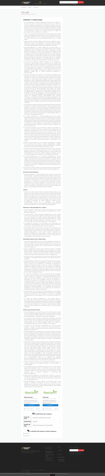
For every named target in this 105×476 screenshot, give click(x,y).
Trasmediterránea (73, 4)
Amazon (66, 4)
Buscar (81, 2)
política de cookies (66, 473)
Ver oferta (32, 405)
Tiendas (29, 7)
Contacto (60, 450)
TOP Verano (23, 7)
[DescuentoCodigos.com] (25, 2)
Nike (69, 4)
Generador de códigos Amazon (61, 460)
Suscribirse (81, 450)
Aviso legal (27, 471)
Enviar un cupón (61, 457)
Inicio (22, 471)
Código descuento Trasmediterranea (49, 452)
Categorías (35, 7)
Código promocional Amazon (49, 455)
